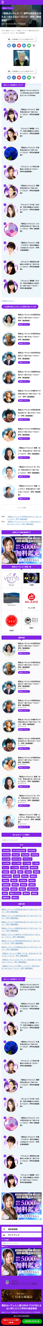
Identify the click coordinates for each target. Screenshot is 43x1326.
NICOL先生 (6, 855)
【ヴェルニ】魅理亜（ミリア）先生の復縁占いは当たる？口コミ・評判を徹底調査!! (29, 132)
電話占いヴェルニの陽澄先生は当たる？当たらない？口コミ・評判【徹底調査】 (29, 374)
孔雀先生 (28, 872)
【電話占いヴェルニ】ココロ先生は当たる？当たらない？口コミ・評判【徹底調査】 (29, 227)
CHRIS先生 (6, 850)
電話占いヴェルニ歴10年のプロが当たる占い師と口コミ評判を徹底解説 (22, 1307)
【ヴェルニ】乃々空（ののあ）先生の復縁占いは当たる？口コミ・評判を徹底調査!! (29, 208)
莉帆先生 (13, 889)
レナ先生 (35, 863)
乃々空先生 (24, 868)
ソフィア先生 (16, 863)
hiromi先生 (31, 850)
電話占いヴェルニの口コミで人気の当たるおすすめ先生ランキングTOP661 (29, 93)
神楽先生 (15, 885)
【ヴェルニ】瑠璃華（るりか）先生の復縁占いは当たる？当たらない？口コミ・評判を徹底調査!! (29, 284)
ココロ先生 (6, 863)
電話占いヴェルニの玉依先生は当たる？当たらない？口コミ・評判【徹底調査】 (29, 317)
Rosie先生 (25, 855)
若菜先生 (5, 889)
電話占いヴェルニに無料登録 (11, 1321)
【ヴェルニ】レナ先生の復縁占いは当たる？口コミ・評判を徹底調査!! (29, 169)
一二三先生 (14, 868)
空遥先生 (32, 885)
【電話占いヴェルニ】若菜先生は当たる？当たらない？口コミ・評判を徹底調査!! (29, 113)
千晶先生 (5, 872)
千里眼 (13, 872)
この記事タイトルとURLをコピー (22, 39)
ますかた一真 (16, 859)
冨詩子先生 (34, 868)
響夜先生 (26, 893)
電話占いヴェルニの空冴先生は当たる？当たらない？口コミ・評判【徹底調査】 (29, 355)
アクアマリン (27, 859)
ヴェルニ (5, 868)
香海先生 (34, 893)
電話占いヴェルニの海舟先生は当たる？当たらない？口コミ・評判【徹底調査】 (29, 336)
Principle (16, 855)
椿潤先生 (33, 876)
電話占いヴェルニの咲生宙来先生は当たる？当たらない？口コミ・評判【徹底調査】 (29, 412)
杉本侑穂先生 (7, 876)
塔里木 (20, 872)
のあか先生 (35, 855)
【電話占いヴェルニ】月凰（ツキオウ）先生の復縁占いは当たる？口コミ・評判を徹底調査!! (29, 246)
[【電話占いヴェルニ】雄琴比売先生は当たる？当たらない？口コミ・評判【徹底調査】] (24, 46)
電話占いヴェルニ (8, 301)
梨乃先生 (25, 876)
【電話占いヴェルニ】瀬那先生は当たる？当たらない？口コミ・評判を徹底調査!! (29, 189)
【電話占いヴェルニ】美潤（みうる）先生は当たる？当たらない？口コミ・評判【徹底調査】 (29, 451)
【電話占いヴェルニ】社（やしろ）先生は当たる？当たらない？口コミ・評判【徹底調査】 (29, 470)
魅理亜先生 (6, 898)
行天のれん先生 (32, 889)
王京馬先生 (23, 880)
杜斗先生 (16, 876)
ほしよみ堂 (6, 859)
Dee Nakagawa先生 (19, 850)
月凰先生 (36, 872)
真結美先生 (6, 885)
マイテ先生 (27, 863)
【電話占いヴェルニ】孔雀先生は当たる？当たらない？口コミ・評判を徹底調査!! (29, 151)
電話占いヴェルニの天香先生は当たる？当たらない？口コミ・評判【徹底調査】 (29, 432)
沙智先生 (5, 880)
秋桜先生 (23, 885)
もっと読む (22, 507)
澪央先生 (13, 880)
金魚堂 (5, 893)
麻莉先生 (15, 898)
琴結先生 (32, 880)
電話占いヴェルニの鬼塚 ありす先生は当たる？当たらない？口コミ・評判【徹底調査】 (29, 393)
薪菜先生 (22, 889)
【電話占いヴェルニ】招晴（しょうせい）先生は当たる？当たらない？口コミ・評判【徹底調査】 (29, 818)
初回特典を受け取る (31, 1321)
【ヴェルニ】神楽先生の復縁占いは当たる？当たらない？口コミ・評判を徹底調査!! (29, 265)
